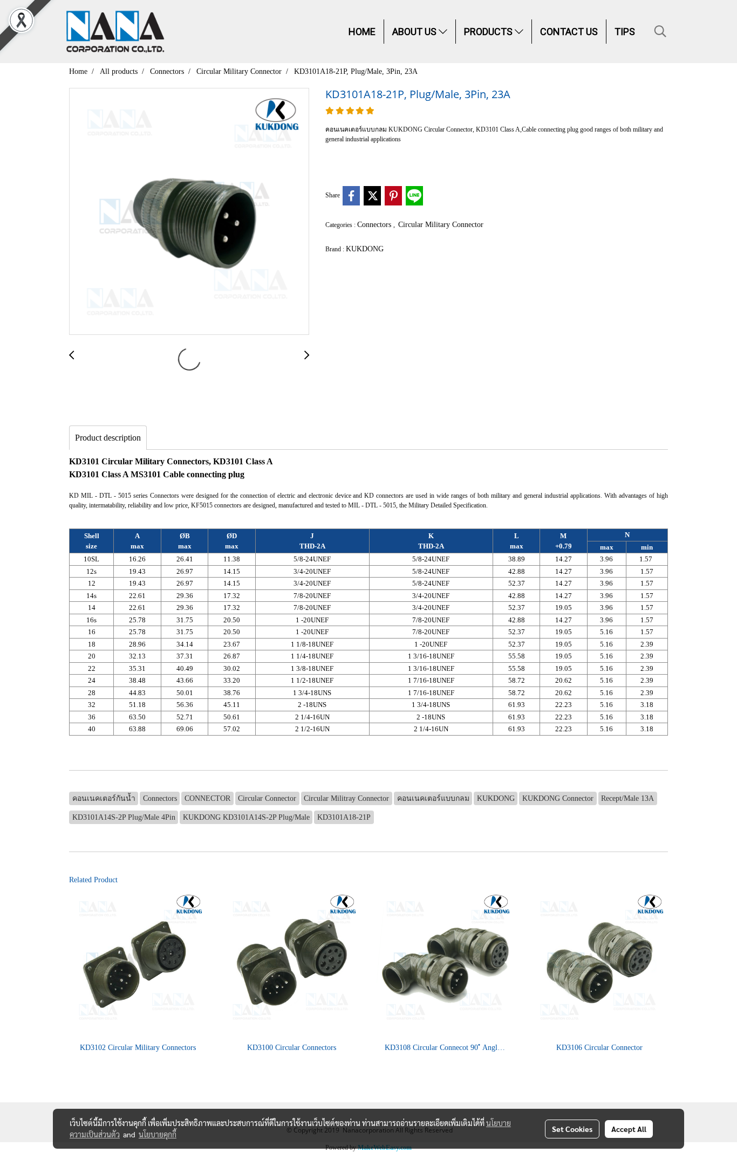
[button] (660, 31)
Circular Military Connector (440, 225)
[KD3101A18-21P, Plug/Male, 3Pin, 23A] (189, 211)
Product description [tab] (108, 437)
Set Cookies (572, 1129)
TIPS (625, 31)
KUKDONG (365, 249)
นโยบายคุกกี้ (157, 1134)
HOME (362, 31)
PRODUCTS (489, 31)
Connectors (375, 225)
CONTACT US (569, 31)
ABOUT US (415, 31)
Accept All (628, 1129)
